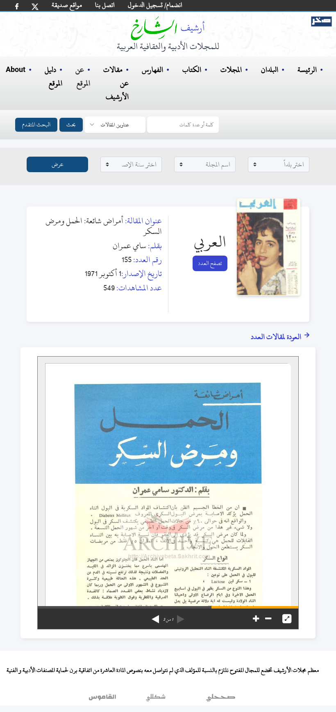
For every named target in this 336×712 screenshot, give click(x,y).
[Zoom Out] (268, 619)
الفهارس (152, 69)
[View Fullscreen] (287, 619)
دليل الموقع (53, 76)
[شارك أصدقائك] (16, 6)
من (168, 619)
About (15, 70)
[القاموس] (103, 699)
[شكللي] (155, 699)
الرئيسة (307, 69)
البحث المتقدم (36, 124)
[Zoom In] (256, 619)
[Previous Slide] (180, 616)
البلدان (269, 69)
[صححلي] (221, 699)
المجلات (231, 69)
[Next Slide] (155, 616)
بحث (71, 124)
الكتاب (191, 69)
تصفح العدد (210, 263)
